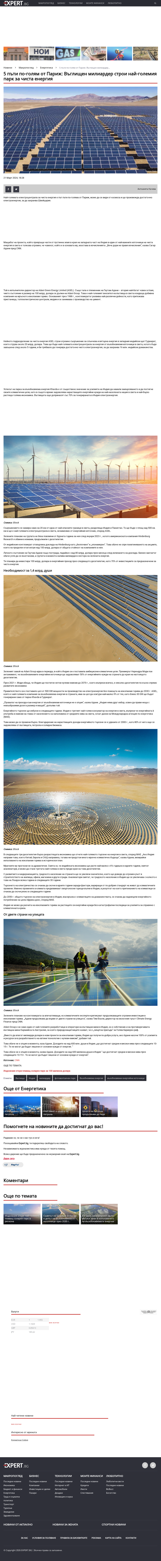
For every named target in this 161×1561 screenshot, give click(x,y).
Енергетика (9, 1493)
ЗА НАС (24, 1538)
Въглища (20, 1078)
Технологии (76, 3)
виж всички (54, 1322)
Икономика (9, 1485)
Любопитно (115, 3)
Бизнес (61, 3)
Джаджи (59, 1493)
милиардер (44, 1078)
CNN (17, 1060)
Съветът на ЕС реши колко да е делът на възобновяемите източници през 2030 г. (59, 1218)
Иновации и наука (64, 1496)
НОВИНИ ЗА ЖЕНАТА (65, 1524)
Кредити (84, 1485)
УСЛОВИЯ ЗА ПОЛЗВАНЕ (44, 1538)
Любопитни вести (115, 1481)
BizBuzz (109, 1489)
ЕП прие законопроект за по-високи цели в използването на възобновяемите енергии (98, 1218)
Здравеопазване (12, 1515)
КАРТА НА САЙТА (113, 1538)
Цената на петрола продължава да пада (93, 1113)
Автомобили (61, 1489)
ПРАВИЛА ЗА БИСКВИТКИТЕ (73, 1538)
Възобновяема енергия (91, 1078)
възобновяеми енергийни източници (126, 1078)
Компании (34, 1485)
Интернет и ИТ (62, 1485)
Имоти (83, 1489)
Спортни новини (114, 1524)
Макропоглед (46, 3)
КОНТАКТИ (131, 1538)
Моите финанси (95, 3)
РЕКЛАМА (96, 1538)
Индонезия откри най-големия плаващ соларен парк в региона (22, 1218)
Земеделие (9, 1511)
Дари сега (9, 1158)
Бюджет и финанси (13, 1489)
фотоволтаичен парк (65, 1078)
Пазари (32, 1493)
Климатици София (19, 1440)
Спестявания (86, 1493)
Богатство (111, 1493)
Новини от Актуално (18, 1524)
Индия (32, 1078)
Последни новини (12, 1481)
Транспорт (9, 1504)
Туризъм (8, 1508)
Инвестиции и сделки (39, 1489)
